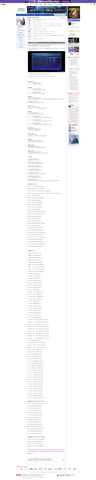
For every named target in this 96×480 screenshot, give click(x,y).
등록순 (31, 453)
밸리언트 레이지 (35, 33)
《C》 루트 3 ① (46, 25)
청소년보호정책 (49, 472)
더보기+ (78, 20)
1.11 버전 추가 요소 (50, 33)
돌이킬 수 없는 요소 (39, 35)
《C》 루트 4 (44, 27)
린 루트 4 (34, 27)
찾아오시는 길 (60, 472)
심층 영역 (52, 31)
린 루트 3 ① (35, 25)
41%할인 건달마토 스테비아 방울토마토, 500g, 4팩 (74, 100)
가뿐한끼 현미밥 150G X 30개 (72, 98)
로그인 (88, 4)
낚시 (21, 44)
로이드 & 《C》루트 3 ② (58, 25)
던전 (38, 31)
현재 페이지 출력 (63, 17)
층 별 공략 (41, 31)
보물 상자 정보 (20, 37)
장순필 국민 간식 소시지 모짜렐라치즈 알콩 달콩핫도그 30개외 (74, 95)
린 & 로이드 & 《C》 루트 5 (37, 29)
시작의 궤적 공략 (20, 30)
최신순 (34, 453)
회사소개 (31, 472)
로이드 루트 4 (39, 27)
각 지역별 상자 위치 (46, 35)
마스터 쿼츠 (21, 47)
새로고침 (64, 453)
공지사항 (65, 472)
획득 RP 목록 (53, 35)
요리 (21, 42)
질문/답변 (20, 32)
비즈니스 (35, 472)
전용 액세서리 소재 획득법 (61, 35)
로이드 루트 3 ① (40, 25)
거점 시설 (34, 31)
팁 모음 (34, 35)
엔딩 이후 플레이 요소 (42, 33)
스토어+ (78, 31)
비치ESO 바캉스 (46, 31)
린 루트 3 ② (51, 25)
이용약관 (38, 472)
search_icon (65, 15)
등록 (63, 459)
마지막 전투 (44, 29)
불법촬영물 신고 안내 (54, 472)
